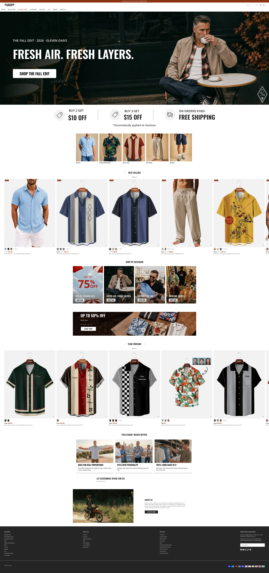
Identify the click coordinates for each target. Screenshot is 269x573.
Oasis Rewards (86, 545)
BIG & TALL (42, 9)
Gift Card (85, 536)
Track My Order (163, 536)
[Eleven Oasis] (9, 5)
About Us (85, 534)
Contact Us (162, 534)
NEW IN (3, 9)
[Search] (256, 5)
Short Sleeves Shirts (9, 536)
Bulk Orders (86, 547)
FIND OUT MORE (151, 512)
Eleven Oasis (9, 565)
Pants (5, 541)
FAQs (161, 543)
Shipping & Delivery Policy (166, 545)
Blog (84, 541)
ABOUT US (63, 9)
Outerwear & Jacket (8, 553)
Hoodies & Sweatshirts (9, 543)
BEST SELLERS (11, 9)
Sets (5, 551)
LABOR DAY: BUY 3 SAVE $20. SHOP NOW (130, 1)
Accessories (7, 555)
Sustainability (86, 543)
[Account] (260, 5)
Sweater (6, 549)
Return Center (163, 539)
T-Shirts (6, 547)
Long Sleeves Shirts (8, 539)
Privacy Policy (163, 551)
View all (134, 177)
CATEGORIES (33, 9)
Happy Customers (87, 539)
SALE (49, 9)
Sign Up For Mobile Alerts (246, 534)
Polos (5, 545)
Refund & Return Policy (165, 547)
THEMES (55, 9)
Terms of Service (163, 549)
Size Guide (162, 541)
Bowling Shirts (7, 534)
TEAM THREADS (134, 344)
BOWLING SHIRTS (22, 9)
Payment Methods (164, 553)
